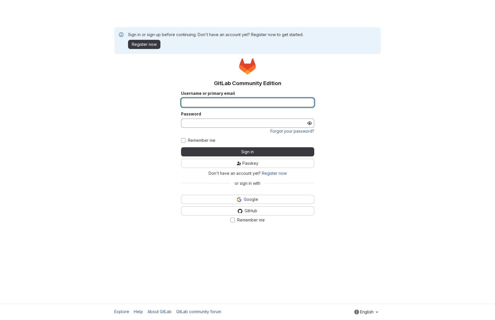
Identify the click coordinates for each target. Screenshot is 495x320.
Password (191, 114)
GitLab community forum (198, 311)
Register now (274, 173)
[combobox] (366, 312)
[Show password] (309, 123)
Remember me (201, 140)
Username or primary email (208, 93)
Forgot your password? (292, 131)
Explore (121, 311)
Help (138, 311)
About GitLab (160, 311)
